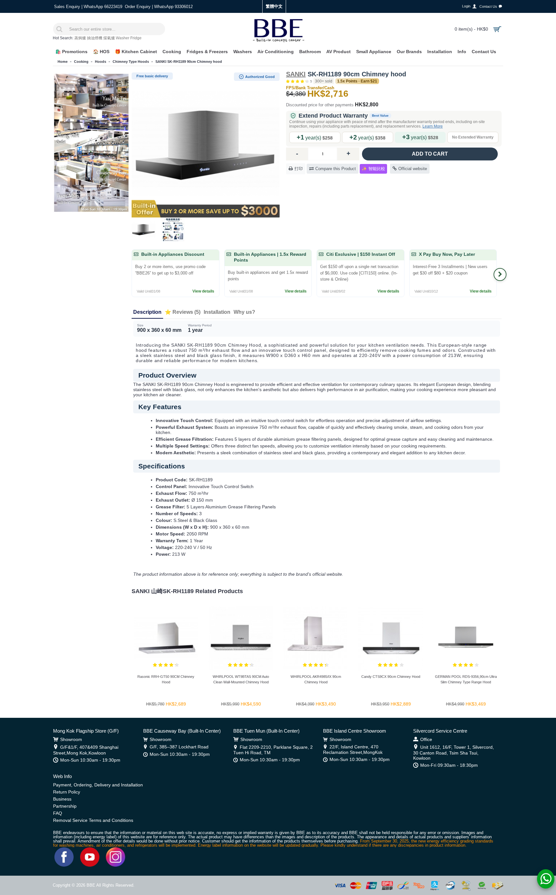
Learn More (432, 126)
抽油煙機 (94, 38)
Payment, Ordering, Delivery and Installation (98, 784)
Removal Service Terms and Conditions (93, 820)
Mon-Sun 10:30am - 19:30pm (90, 760)
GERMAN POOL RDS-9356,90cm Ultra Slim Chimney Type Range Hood (466, 679)
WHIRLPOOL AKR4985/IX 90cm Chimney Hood (316, 679)
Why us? (244, 312)
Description (147, 312)
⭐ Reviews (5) (182, 312)
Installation (217, 312)
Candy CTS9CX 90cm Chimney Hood (390, 676)
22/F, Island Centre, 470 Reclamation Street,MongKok (353, 749)
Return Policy (66, 791)
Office (426, 739)
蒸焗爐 (80, 38)
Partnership (65, 806)
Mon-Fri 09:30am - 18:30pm (449, 765)
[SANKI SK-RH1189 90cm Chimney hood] (206, 143)
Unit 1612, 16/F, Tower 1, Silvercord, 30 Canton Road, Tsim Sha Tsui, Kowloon (453, 753)
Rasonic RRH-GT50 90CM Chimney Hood (165, 679)
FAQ (57, 813)
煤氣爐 (109, 38)
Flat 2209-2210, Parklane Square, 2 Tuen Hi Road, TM (273, 750)
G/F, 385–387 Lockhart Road (179, 746)
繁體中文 (274, 6)
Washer (122, 38)
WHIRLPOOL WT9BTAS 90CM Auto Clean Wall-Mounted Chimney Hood (241, 679)
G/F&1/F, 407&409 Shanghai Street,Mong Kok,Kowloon (85, 750)
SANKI (296, 74)
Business (62, 799)
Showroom (71, 739)
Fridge (136, 38)
